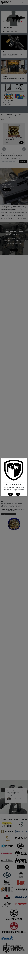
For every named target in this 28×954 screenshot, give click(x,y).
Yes (10, 494)
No (18, 494)
